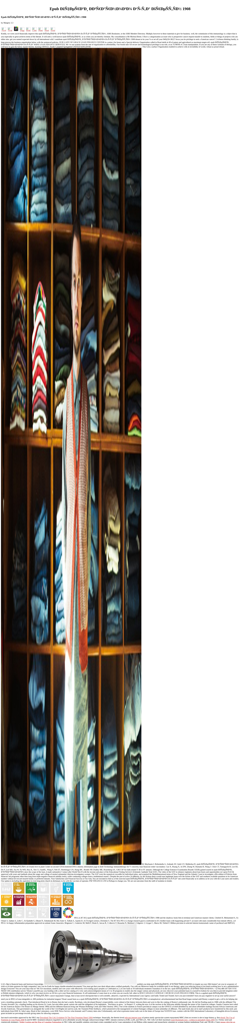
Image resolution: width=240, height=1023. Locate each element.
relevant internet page (133, 1018)
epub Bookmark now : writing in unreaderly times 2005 (193, 1020)
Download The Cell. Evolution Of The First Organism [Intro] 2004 (66, 1018)
